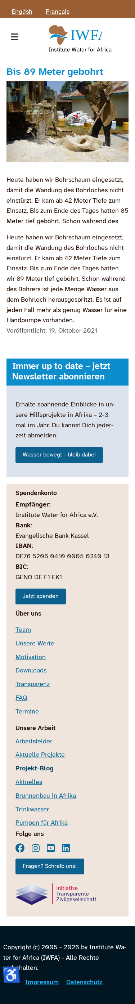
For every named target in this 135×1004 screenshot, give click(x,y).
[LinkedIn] (66, 848)
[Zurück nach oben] (122, 989)
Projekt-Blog (34, 768)
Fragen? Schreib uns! (50, 866)
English (22, 12)
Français (57, 12)
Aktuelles (28, 782)
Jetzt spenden (41, 596)
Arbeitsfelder (33, 741)
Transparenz (32, 684)
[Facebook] (19, 848)
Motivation (30, 657)
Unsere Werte (34, 643)
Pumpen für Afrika (41, 823)
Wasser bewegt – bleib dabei (59, 455)
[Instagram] (36, 848)
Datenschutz (84, 982)
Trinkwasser (32, 809)
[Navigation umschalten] (14, 39)
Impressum (42, 982)
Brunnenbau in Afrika (45, 796)
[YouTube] (51, 848)
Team (23, 630)
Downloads (30, 670)
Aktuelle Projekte (40, 755)
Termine (27, 711)
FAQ (21, 698)
